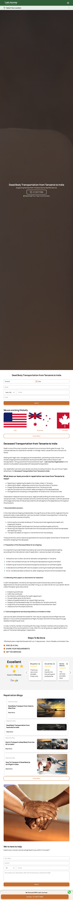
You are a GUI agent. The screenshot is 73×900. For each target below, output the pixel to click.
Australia (40, 430)
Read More (11, 712)
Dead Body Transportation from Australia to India (18, 726)
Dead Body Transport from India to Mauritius (20, 707)
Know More (36, 436)
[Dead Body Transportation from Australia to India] (52, 727)
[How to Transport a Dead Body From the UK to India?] (52, 744)
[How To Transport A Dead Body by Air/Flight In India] (52, 764)
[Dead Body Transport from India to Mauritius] (51, 708)
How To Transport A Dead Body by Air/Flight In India (18, 763)
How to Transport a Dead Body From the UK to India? (20, 743)
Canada (65, 430)
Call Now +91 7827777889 (34, 897)
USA (15, 430)
